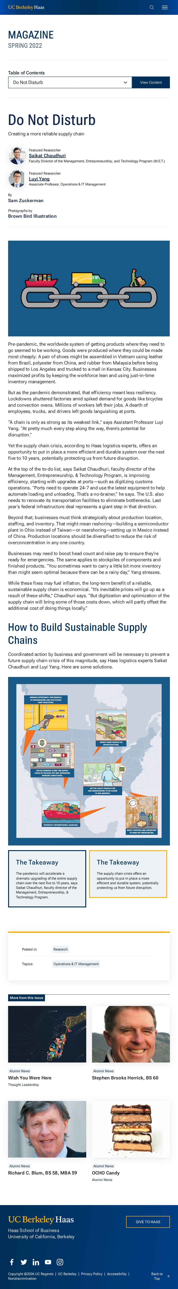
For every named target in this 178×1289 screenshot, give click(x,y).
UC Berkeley (67, 1274)
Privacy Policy (92, 1274)
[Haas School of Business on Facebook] (12, 1262)
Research (61, 949)
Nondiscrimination (22, 1278)
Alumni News (20, 1071)
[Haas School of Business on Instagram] (60, 1262)
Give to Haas (148, 1222)
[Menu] (165, 7)
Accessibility (117, 1274)
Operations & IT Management (76, 964)
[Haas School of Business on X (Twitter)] (24, 1262)
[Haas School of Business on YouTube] (48, 1262)
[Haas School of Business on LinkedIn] (36, 1262)
